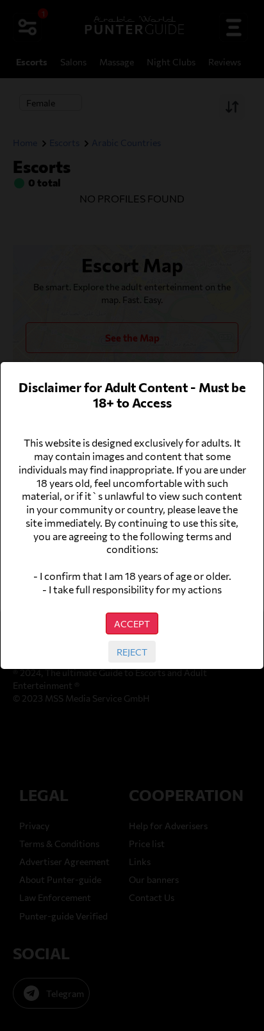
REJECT (132, 651)
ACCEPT (132, 623)
